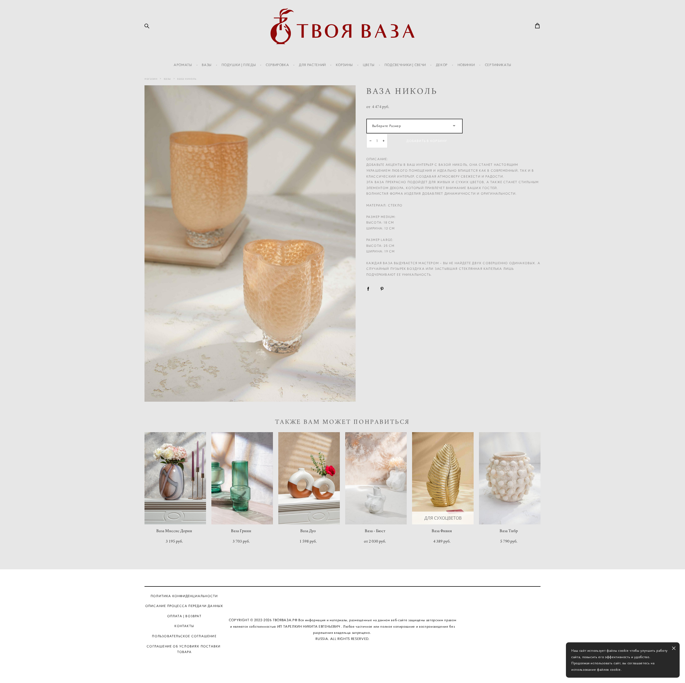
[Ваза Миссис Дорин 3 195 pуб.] (175, 478)
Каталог (300, 596)
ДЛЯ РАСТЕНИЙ (312, 65)
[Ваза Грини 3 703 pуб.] (242, 478)
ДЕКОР (442, 65)
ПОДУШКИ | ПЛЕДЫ (239, 65)
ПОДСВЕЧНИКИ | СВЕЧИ (405, 65)
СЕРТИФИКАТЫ (498, 65)
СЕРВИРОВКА (277, 65)
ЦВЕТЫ (369, 65)
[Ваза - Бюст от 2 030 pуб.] (376, 478)
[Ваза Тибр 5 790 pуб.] (510, 478)
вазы (167, 78)
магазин (151, 78)
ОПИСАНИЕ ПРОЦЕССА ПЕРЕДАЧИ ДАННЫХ (184, 606)
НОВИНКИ (466, 65)
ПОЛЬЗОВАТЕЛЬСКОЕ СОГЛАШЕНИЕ (184, 636)
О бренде (326, 596)
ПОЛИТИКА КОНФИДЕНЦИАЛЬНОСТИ (184, 596)
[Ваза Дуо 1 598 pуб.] (309, 478)
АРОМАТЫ (183, 65)
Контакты (384, 596)
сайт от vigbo (342, 670)
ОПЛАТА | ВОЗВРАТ (184, 616)
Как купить (355, 596)
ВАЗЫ (207, 65)
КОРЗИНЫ (344, 65)
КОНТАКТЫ (184, 626)
